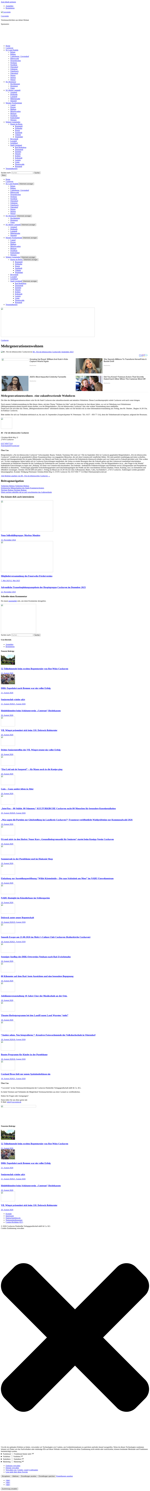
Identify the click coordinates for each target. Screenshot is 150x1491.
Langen (18, 160)
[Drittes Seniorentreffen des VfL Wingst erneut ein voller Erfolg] (8, 745)
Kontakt (9, 1214)
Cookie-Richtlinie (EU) (14, 1222)
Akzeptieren (6, 1476)
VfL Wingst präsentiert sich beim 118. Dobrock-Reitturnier (29, 730)
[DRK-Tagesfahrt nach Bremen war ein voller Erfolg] (8, 684)
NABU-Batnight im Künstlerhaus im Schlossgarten (25, 898)
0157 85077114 (7, 444)
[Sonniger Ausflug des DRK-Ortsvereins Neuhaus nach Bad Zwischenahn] (8, 952)
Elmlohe (18, 152)
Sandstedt (18, 133)
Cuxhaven (9, 48)
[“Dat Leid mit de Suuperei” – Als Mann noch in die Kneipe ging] (8, 765)
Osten (12, 88)
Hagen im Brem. (16, 124)
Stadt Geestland (16, 145)
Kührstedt (18, 158)
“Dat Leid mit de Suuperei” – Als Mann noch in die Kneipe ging (31, 769)
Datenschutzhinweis (13, 1218)
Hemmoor (14, 86)
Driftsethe (18, 128)
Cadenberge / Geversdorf (19, 56)
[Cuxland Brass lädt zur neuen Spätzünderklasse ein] (8, 1070)
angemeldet (12, 601)
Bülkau (13, 54)
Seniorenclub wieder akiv (13, 699)
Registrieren (10, 8)
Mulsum (13, 114)
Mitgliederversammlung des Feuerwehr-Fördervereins (26, 576)
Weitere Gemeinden (13, 122)
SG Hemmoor (11, 82)
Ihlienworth (14, 58)
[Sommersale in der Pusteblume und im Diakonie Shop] (8, 854)
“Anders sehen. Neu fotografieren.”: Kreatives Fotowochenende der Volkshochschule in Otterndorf (48, 1035)
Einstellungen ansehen (28, 1476)
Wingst (12, 80)
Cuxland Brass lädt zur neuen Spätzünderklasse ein (25, 1074)
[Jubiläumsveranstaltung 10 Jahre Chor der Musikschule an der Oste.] (8, 991)
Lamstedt (13, 97)
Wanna (12, 75)
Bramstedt (18, 126)
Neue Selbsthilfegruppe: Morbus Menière (20, 535)
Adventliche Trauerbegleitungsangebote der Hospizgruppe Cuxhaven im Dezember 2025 (43, 587)
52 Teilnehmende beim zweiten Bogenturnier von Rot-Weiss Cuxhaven (34, 668)
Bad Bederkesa (20, 147)
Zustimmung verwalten (9, 1489)
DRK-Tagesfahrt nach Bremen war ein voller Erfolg (26, 688)
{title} (8, 1480)
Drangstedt (19, 149)
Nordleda (13, 65)
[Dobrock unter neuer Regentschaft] (8, 913)
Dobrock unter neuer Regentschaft (17, 917)
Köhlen (18, 156)
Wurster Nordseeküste (14, 103)
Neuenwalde (19, 164)
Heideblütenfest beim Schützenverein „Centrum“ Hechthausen (31, 710)
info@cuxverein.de (14, 1102)
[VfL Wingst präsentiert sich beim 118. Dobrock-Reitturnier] (8, 726)
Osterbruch (14, 71)
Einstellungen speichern (47, 1476)
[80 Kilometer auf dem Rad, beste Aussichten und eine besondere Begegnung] (8, 972)
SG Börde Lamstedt (13, 90)
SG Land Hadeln (12, 50)
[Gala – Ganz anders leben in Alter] (8, 784)
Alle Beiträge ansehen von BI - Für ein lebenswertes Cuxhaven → (25, 476)
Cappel (13, 105)
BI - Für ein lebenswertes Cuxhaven (46, 352)
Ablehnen (15, 1476)
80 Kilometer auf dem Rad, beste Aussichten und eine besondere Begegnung (37, 976)
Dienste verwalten (12, 1468)
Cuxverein (5, 16)
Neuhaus (13, 63)
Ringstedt (18, 166)
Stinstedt (13, 101)
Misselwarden (15, 111)
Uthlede (18, 135)
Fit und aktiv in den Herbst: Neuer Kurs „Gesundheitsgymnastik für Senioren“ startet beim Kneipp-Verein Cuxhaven (57, 839)
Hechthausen (15, 84)
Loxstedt (13, 141)
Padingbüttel (15, 118)
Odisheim (13, 69)
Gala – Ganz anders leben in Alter (17, 789)
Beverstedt (14, 139)
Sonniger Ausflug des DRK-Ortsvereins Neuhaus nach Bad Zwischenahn (36, 956)
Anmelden (9, 6)
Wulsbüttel (19, 137)
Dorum (13, 107)
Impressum (10, 1216)
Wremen (13, 120)
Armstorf (13, 92)
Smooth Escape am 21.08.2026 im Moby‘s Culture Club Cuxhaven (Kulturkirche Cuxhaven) (45, 937)
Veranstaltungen (11, 169)
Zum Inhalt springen (8, 2)
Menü (4, 175)
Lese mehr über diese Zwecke (17, 1472)
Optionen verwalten (13, 1466)
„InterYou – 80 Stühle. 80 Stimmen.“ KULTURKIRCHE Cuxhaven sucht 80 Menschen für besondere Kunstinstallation (58, 808)
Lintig (17, 162)
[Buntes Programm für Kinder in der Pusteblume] (8, 1050)
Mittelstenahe (15, 99)
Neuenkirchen (15, 61)
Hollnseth (13, 94)
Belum (12, 52)
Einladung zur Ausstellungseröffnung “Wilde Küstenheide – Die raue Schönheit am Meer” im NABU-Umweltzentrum (57, 878)
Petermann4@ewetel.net (10, 446)
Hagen (17, 130)
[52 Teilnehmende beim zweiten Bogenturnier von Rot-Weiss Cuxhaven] (8, 664)
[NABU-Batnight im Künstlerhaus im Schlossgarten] (8, 893)
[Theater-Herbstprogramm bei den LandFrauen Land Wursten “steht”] (8, 1011)
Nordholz (13, 116)
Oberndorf (14, 67)
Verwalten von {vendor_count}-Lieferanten (22, 1470)
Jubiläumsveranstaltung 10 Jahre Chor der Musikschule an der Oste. (34, 996)
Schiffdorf (14, 143)
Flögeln (18, 154)
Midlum (13, 109)
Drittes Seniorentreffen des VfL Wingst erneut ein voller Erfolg (31, 750)
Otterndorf (14, 73)
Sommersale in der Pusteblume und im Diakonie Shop (27, 859)
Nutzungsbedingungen (14, 1220)
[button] (75, 1337)
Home (8, 46)
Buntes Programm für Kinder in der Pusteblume (24, 1054)
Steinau (13, 78)
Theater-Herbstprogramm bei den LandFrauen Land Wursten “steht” (34, 1015)
